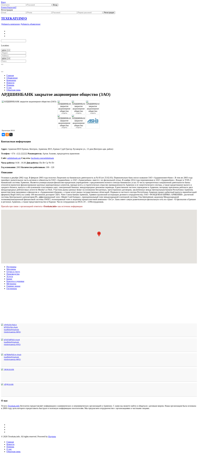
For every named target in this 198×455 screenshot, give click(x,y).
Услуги (9, 276)
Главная (10, 75)
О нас (9, 87)
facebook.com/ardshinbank (42, 158)
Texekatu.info (14, 406)
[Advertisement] (99, 73)
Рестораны (11, 267)
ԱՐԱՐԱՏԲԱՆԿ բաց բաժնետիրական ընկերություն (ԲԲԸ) (12, 342)
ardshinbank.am (14, 158)
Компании (11, 80)
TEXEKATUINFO (14, 18)
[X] (11, 134)
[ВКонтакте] (3, 134)
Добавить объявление (30, 24)
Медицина (11, 284)
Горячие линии (13, 286)
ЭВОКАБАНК (9, 369)
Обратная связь (13, 90)
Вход (3, 2)
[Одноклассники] (7, 134)
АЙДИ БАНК (8, 384)
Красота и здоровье (15, 281)
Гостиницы (11, 288)
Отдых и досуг (13, 271)
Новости (10, 83)
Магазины (11, 269)
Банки (9, 279)
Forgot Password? (8, 7)
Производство (13, 274)
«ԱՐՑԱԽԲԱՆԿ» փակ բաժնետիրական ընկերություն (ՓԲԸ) (12, 357)
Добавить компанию (10, 24)
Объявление (12, 78)
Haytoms (52, 436)
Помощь (10, 85)
